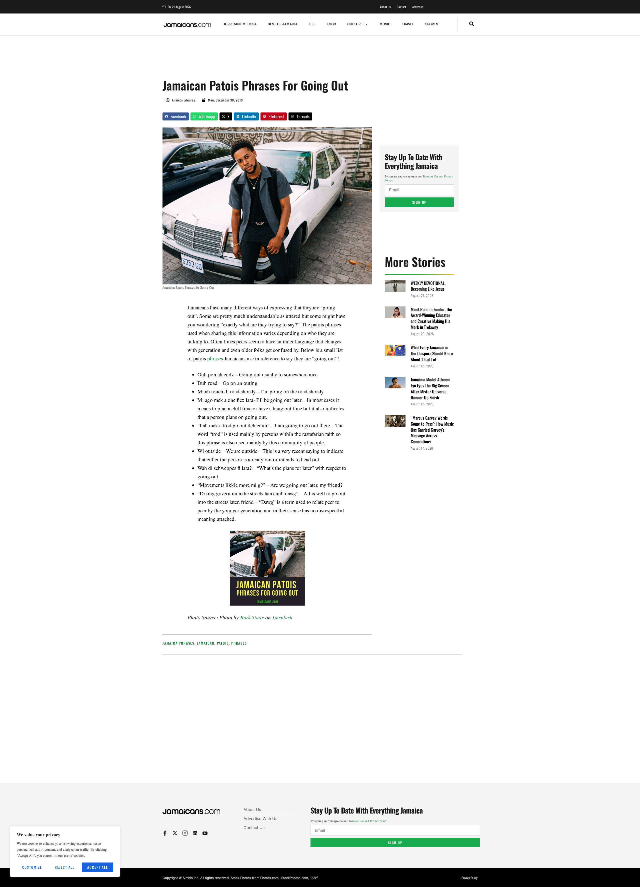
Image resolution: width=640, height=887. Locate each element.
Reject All (64, 867)
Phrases (239, 643)
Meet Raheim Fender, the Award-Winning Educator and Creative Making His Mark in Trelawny (431, 318)
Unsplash (282, 617)
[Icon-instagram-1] (185, 833)
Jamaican (205, 643)
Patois (223, 643)
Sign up (419, 202)
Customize (32, 867)
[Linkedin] (195, 833)
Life (312, 24)
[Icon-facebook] (165, 833)
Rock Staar (252, 617)
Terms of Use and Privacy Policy (367, 821)
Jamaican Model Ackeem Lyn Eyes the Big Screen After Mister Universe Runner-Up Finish (430, 388)
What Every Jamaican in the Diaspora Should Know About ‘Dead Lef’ (432, 353)
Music (385, 24)
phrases (215, 358)
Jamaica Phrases (178, 643)
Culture (354, 24)
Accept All (97, 867)
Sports (431, 24)
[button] (471, 24)
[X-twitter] (175, 833)
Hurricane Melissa (239, 24)
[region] (65, 851)
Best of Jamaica (283, 24)
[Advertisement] (253, 59)
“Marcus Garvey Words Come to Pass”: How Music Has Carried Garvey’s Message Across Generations (432, 430)
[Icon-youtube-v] (205, 833)
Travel (408, 24)
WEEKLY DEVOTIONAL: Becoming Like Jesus (428, 286)
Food (331, 24)
